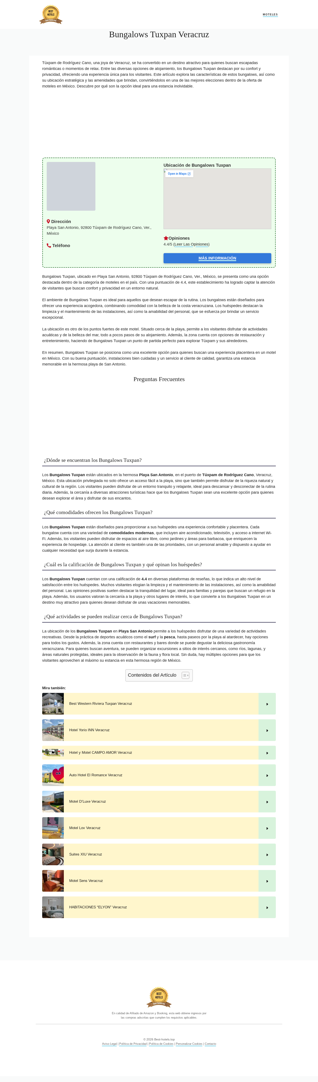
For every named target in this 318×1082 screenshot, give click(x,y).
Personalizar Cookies (189, 1043)
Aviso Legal (109, 1043)
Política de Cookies (161, 1043)
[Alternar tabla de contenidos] (183, 675)
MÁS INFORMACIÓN (217, 258)
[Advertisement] (159, 125)
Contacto (210, 1043)
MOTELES (270, 14)
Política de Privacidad (133, 1043)
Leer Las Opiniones (191, 244)
